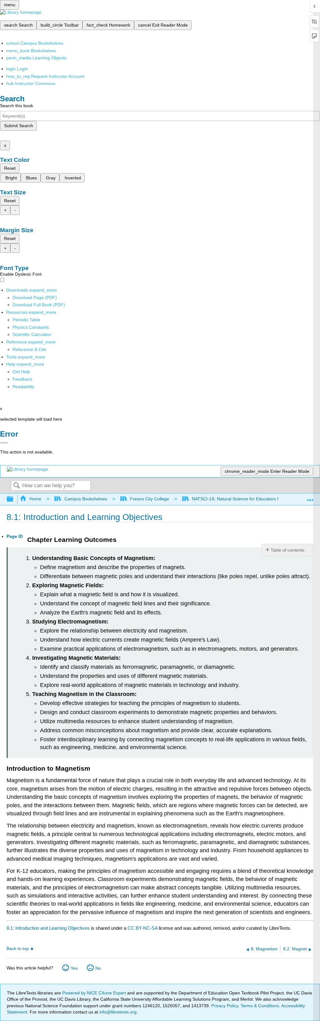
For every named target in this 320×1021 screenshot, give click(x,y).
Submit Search (18, 125)
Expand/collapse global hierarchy (14, 499)
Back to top (18, 948)
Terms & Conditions (260, 1005)
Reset (10, 168)
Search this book (16, 105)
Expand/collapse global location (310, 497)
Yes (74, 968)
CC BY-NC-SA (143, 928)
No (98, 968)
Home (35, 498)
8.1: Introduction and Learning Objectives (48, 928)
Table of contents (287, 550)
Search (16, 486)
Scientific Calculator (31, 334)
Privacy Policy (224, 1005)
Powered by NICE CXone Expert (94, 992)
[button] (22, 379)
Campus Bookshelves (85, 498)
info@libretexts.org (117, 1011)
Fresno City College (149, 498)
